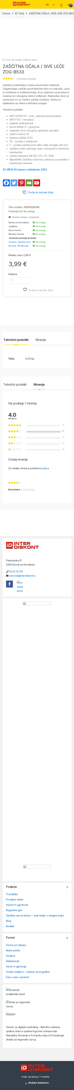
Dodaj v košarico (38, 1082)
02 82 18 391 (16, 571)
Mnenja (40, 340)
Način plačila (13, 950)
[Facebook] (6, 182)
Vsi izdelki (17, 60)
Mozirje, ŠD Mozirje (19, 246)
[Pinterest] (21, 182)
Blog (8, 920)
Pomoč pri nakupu (16, 945)
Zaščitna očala (30, 60)
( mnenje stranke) (26, 78)
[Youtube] (36, 182)
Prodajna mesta (14, 899)
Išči (48, 4)
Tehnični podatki (16, 340)
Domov (6, 13)
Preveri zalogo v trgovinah (25, 217)
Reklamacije (12, 961)
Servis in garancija (16, 966)
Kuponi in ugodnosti (17, 904)
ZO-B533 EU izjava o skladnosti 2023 (25, 169)
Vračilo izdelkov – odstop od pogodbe (28, 971)
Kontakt (10, 926)
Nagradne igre (14, 910)
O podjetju (12, 894)
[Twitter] (13, 182)
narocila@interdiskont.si (22, 575)
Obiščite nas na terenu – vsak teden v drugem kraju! (35, 915)
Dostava (10, 955)
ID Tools (19, 13)
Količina (13, 274)
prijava (45, 468)
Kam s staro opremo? (17, 977)
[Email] (29, 182)
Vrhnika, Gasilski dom (20, 242)
